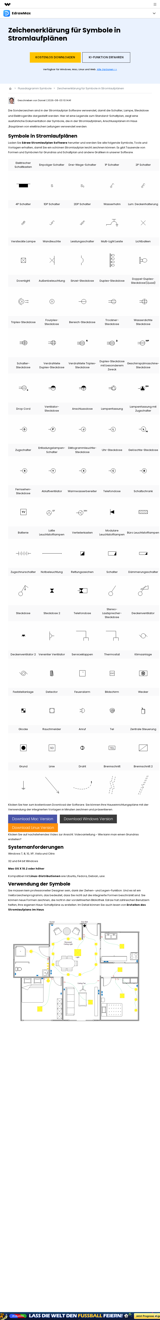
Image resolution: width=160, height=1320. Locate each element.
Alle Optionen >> (107, 69)
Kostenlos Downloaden (55, 57)
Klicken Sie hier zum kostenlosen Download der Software (46, 804)
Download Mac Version (32, 818)
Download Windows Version (88, 818)
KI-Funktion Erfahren (106, 57)
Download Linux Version (33, 827)
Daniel (42, 100)
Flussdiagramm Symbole (35, 88)
